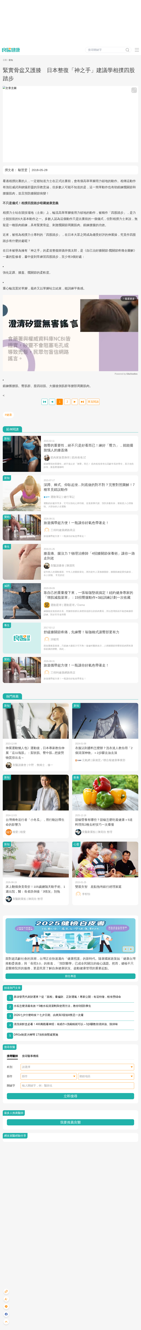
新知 (11, 60)
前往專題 (70, 976)
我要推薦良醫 (70, 1122)
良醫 (5, 60)
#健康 (8, 414)
